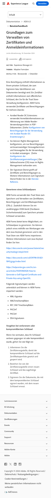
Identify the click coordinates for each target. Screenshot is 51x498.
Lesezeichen (13, 59)
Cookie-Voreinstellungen (15, 478)
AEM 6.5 (27, 21)
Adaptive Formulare (21, 69)
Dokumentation (13, 21)
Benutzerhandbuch (19, 26)
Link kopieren (26, 59)
